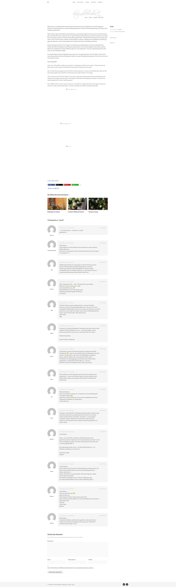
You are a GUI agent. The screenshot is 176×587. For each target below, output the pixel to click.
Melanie (52, 439)
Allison (51, 333)
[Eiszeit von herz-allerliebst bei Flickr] (77, 163)
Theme (69, 584)
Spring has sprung (93, 212)
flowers (116, 31)
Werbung (100, 2)
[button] (51, 185)
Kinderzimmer (113, 37)
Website (90, 559)
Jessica (51, 356)
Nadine (87, 2)
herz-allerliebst (58, 584)
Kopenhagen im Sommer (53, 212)
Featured (93, 2)
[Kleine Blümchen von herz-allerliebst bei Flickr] (77, 106)
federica (52, 235)
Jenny (51, 418)
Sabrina (52, 289)
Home (74, 2)
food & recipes (122, 31)
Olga (52, 310)
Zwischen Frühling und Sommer (76, 212)
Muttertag (112, 42)
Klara (51, 379)
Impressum (64, 584)
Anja (52, 270)
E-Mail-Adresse (72, 559)
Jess (52, 397)
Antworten (103, 227)
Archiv (73, 584)
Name (49, 559)
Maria (51, 471)
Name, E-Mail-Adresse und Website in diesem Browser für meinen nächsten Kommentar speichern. (70, 568)
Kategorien (80, 2)
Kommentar (50, 541)
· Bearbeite (71, 228)
